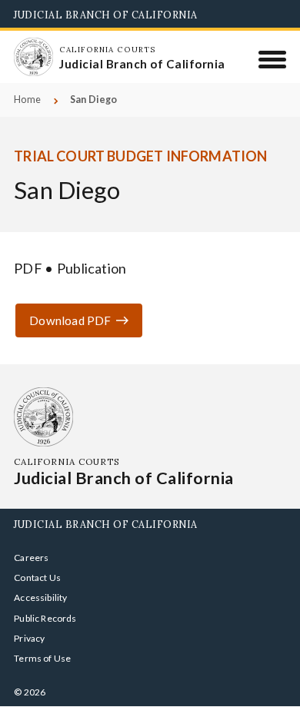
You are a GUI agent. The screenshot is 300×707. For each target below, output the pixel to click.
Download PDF (70, 320)
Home (27, 99)
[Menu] (273, 59)
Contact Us (37, 577)
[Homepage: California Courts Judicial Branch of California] (33, 57)
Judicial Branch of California (106, 14)
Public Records (45, 618)
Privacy (29, 638)
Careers (31, 557)
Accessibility (40, 597)
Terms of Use (42, 658)
